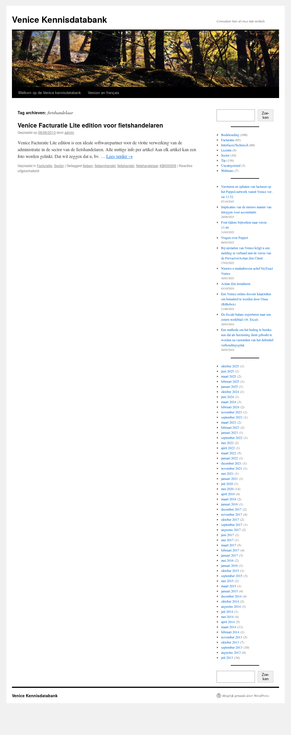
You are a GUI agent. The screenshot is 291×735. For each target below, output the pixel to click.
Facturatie (44, 165)
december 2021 (231, 463)
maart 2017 (228, 545)
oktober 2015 (230, 570)
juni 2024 (227, 396)
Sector (59, 165)
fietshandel (125, 165)
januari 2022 (229, 458)
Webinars (227, 170)
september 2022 (231, 437)
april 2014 (228, 621)
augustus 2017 (231, 529)
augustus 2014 (231, 606)
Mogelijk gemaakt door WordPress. (246, 695)
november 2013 (231, 637)
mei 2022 (227, 442)
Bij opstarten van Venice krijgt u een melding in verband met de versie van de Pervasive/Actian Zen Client (246, 252)
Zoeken (265, 115)
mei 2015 (227, 580)
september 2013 (231, 647)
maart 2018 (228, 499)
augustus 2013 (231, 652)
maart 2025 (228, 376)
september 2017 (231, 524)
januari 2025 (229, 386)
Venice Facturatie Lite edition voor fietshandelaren (90, 125)
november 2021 (231, 468)
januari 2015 (229, 591)
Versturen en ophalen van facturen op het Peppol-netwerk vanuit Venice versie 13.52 (247, 191)
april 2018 (228, 494)
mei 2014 (227, 616)
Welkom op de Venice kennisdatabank (50, 92)
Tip (223, 160)
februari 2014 (230, 632)
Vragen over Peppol (234, 237)
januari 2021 (229, 478)
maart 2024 (228, 401)
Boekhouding (230, 134)
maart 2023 (228, 422)
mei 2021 (227, 473)
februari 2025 (230, 381)
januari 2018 (229, 504)
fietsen (88, 165)
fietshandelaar (147, 165)
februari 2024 (230, 407)
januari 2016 (229, 565)
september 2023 (231, 417)
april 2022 (228, 447)
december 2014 (231, 596)
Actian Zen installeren (235, 283)
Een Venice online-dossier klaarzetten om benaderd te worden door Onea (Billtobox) (246, 298)
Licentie (226, 150)
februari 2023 (230, 427)
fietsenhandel (105, 165)
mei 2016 (227, 560)
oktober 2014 (230, 601)
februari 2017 (230, 550)
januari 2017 (229, 555)
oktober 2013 (230, 642)
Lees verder (119, 156)
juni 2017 (227, 534)
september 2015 (231, 575)
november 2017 (231, 514)
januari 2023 (229, 432)
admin (69, 132)
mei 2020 (227, 488)
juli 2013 (227, 657)
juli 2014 (227, 611)
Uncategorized (230, 165)
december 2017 (231, 509)
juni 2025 (227, 371)
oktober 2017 (230, 519)
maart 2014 (228, 626)
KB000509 (168, 165)
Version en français (103, 92)
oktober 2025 (230, 366)
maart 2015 (228, 586)
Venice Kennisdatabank (59, 19)
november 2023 (231, 412)
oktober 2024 (230, 391)
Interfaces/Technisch (234, 145)
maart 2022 (228, 453)
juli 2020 (227, 483)
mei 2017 (227, 540)
